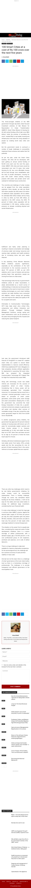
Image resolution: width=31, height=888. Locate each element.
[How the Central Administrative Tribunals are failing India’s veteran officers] (6, 698)
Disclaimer (12, 883)
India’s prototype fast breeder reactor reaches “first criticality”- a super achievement (20, 744)
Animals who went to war (18, 822)
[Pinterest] (18, 61)
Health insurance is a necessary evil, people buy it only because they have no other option (19, 857)
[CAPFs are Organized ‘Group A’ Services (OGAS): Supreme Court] (6, 833)
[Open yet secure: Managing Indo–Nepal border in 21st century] (6, 730)
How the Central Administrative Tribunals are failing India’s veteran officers (20, 697)
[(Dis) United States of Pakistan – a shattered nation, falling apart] (6, 849)
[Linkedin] (14, 61)
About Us (8, 881)
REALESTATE (9, 43)
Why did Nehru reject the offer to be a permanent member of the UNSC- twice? (19, 840)
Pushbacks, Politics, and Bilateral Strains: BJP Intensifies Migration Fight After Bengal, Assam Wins (20, 721)
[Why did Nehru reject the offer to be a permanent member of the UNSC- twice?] (6, 841)
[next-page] (5, 766)
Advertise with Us (24, 881)
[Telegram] (22, 61)
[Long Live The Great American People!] (6, 706)
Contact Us (18, 883)
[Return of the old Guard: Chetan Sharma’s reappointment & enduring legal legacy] (6, 737)
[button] (2, 35)
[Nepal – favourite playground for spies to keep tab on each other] (6, 817)
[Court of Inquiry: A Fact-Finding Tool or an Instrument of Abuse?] (6, 753)
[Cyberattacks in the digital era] (6, 874)
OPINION (8, 39)
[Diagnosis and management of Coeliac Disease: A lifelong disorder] (6, 866)
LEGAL (3, 700)
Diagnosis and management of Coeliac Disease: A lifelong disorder (19, 865)
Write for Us (15, 881)
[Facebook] (3, 61)
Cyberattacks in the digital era (19, 871)
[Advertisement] (15, 17)
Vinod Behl (6, 57)
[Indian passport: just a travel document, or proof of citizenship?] (6, 714)
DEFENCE (4, 732)
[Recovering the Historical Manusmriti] (6, 761)
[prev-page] (3, 766)
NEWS (3, 724)
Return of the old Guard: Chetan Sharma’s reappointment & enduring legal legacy (19, 737)
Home (3, 39)
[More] (26, 61)
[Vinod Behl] (15, 627)
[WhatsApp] (11, 61)
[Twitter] (7, 61)
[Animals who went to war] (6, 825)
